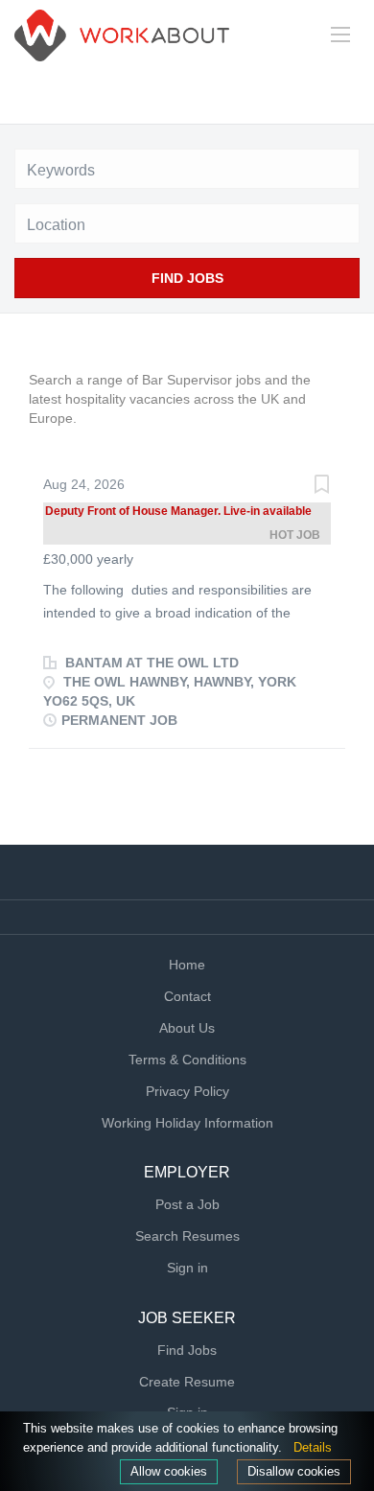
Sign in (187, 1267)
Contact (187, 996)
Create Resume (187, 1381)
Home (187, 964)
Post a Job (187, 1204)
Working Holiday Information (187, 1122)
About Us (187, 1028)
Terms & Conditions (187, 1059)
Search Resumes (187, 1236)
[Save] (321, 487)
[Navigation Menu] (340, 34)
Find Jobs (187, 278)
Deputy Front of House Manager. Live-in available (178, 511)
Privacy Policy (187, 1091)
